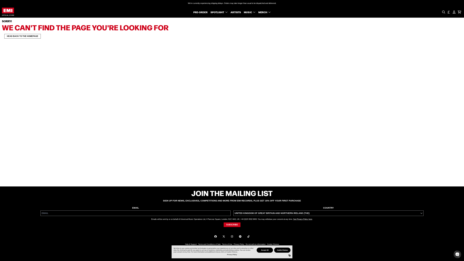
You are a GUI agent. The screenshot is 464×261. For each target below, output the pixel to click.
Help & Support (191, 244)
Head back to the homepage (22, 36)
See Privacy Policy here (302, 219)
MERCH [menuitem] (262, 12)
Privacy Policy (239, 244)
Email (135, 208)
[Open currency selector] (448, 12)
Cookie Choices (273, 244)
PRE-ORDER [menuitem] (200, 12)
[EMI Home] (8, 11)
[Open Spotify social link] (240, 236)
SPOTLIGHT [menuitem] (217, 12)
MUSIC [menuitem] (248, 12)
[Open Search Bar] (443, 12)
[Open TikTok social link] (248, 236)
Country (328, 208)
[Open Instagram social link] (232, 236)
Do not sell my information (256, 244)
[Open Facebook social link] (215, 236)
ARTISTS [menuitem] (236, 12)
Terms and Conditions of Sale (209, 244)
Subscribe (232, 225)
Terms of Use (227, 244)
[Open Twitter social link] (223, 236)
